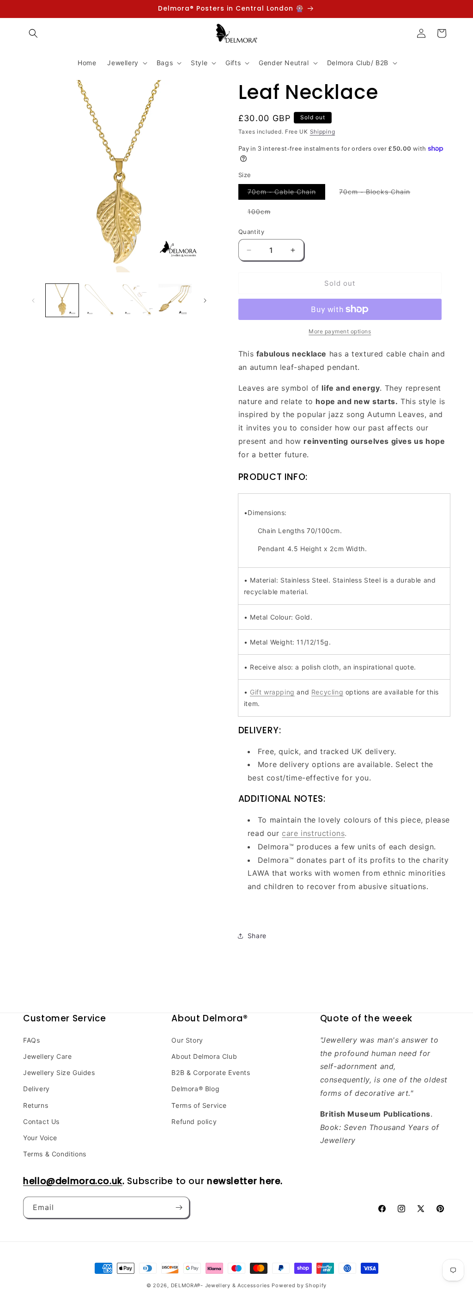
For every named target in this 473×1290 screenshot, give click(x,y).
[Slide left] (33, 300)
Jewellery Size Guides (59, 1072)
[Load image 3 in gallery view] (137, 300)
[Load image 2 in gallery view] (99, 300)
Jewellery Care (47, 1056)
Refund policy (194, 1121)
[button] (33, 33)
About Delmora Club (204, 1056)
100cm (264, 213)
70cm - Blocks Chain (379, 193)
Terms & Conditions (54, 1154)
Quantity (251, 231)
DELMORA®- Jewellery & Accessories (220, 1285)
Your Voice (40, 1138)
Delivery (36, 1089)
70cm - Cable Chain (286, 193)
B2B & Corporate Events (210, 1072)
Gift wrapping (272, 692)
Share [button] (257, 936)
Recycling (327, 692)
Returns (35, 1105)
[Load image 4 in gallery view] (174, 300)
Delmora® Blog (195, 1089)
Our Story (187, 1040)
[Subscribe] (179, 1207)
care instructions (313, 833)
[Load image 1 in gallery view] (62, 300)
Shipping (322, 131)
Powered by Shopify (299, 1285)
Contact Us (41, 1121)
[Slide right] (205, 300)
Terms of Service (199, 1105)
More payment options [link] (340, 331)
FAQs (31, 1040)
